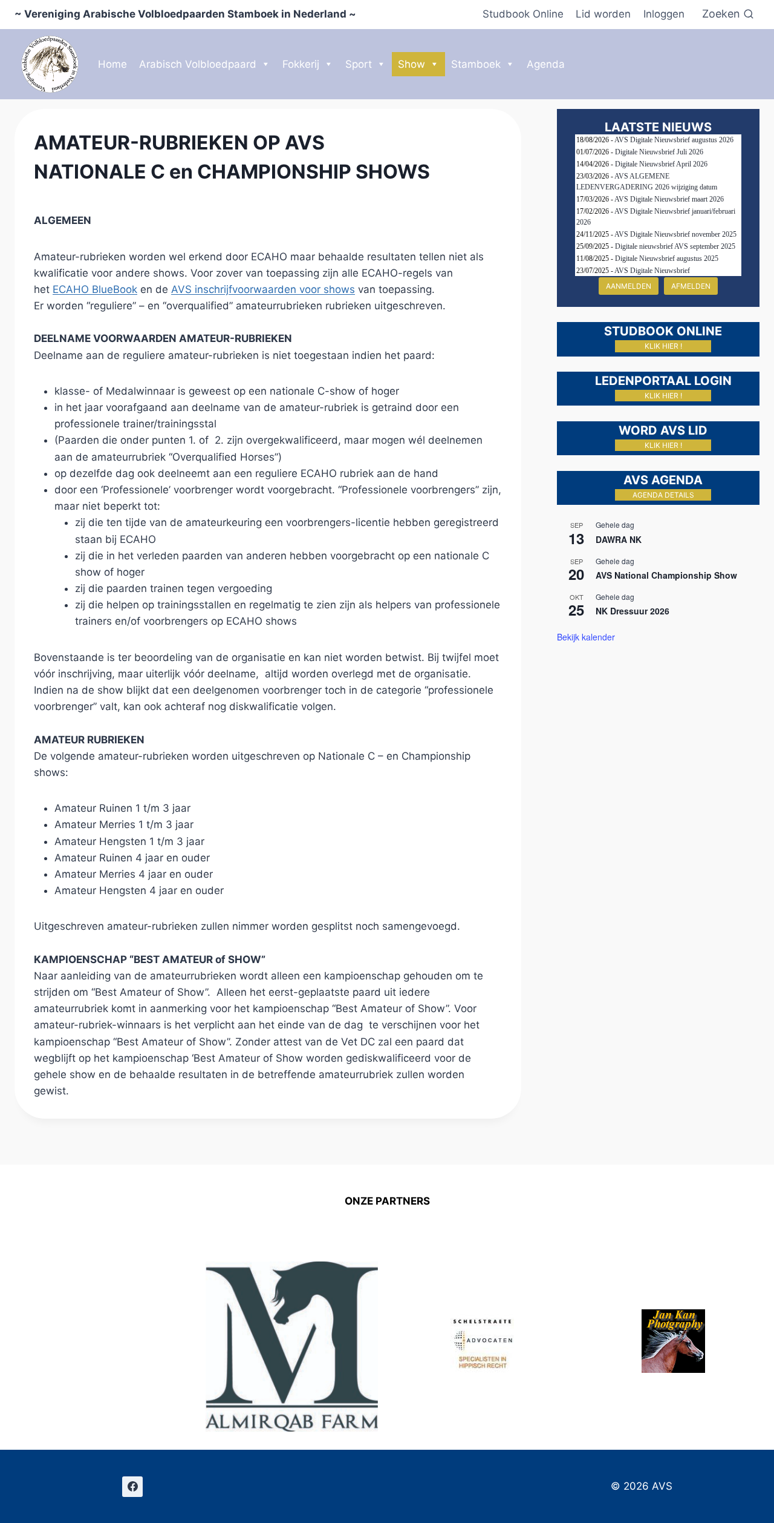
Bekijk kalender (586, 637)
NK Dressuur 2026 (632, 611)
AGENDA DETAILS (663, 494)
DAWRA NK (619, 539)
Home (112, 64)
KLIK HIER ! (663, 345)
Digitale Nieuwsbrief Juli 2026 (659, 152)
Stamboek (476, 64)
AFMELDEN (691, 286)
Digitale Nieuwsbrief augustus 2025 (666, 258)
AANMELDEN (628, 286)
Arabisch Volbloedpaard (197, 64)
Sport (358, 64)
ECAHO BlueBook (95, 289)
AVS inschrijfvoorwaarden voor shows (263, 289)
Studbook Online (523, 14)
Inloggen (664, 14)
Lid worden (603, 14)
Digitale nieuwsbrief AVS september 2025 (675, 246)
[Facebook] (132, 1486)
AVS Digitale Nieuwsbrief (652, 270)
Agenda (546, 64)
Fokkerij (300, 64)
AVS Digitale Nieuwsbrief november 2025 (675, 234)
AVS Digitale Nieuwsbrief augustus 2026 (673, 140)
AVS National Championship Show (666, 575)
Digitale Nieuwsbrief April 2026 (661, 164)
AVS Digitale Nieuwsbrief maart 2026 (669, 199)
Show (411, 64)
